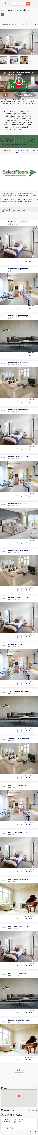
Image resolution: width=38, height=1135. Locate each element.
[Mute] (34, 90)
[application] (19, 81)
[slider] (17, 90)
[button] (19, 81)
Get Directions (32, 1110)
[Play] (1, 90)
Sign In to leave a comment (15, 210)
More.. (31, 261)
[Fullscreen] (37, 90)
